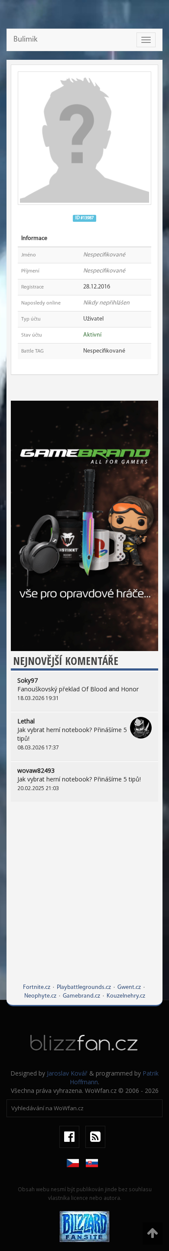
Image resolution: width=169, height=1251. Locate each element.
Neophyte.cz (40, 996)
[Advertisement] (84, 898)
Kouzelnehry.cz (126, 996)
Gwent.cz (129, 987)
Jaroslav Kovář (67, 1073)
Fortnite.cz (36, 987)
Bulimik (25, 40)
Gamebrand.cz (81, 996)
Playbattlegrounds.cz (84, 987)
